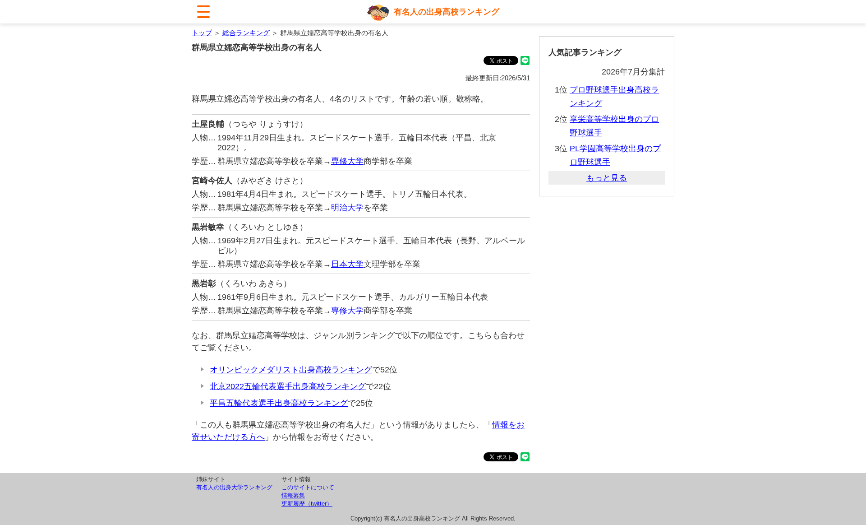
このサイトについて (307, 487)
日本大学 (347, 264)
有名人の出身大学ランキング (234, 487)
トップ (202, 33)
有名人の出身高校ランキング (446, 11)
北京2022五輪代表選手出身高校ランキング (288, 386)
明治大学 (347, 207)
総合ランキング (246, 33)
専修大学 (347, 161)
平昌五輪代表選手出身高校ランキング (279, 403)
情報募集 (293, 495)
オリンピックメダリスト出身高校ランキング (291, 369)
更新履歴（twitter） (306, 503)
